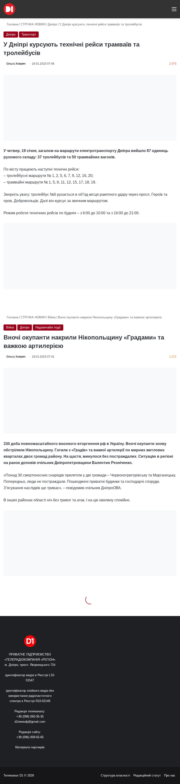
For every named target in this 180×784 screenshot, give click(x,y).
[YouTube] (33, 756)
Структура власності (115, 775)
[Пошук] (166, 11)
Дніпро (52, 24)
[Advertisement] (90, 107)
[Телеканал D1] (9, 9)
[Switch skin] (157, 11)
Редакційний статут (147, 775)
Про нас (169, 775)
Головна (12, 24)
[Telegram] (44, 756)
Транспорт (29, 34)
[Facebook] (21, 756)
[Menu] (174, 11)
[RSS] (16, 756)
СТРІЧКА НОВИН (33, 24)
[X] (27, 756)
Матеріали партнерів (30, 747)
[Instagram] (38, 756)
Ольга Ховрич (16, 63)
